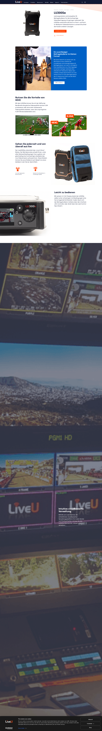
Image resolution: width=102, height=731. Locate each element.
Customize (89, 723)
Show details (21, 728)
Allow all (90, 719)
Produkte (61, 9)
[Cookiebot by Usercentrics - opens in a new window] (9, 728)
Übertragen (66, 9)
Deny (90, 727)
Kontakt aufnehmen (60, 31)
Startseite (56, 9)
